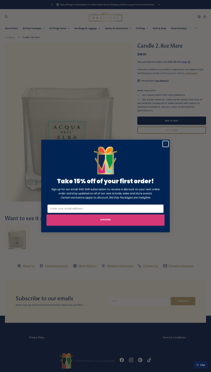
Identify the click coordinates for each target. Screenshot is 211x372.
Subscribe (105, 219)
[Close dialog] (165, 144)
